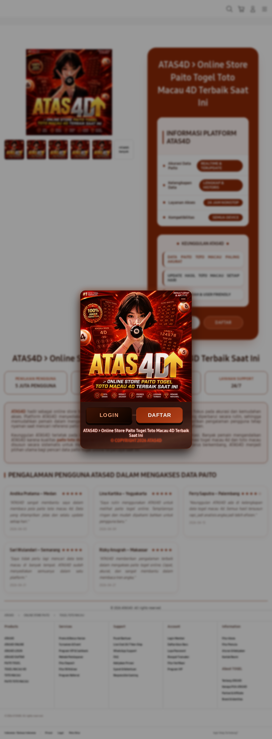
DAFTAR (159, 415)
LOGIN (109, 415)
